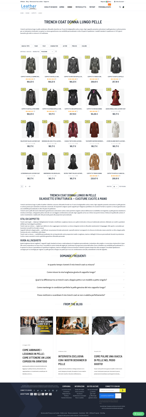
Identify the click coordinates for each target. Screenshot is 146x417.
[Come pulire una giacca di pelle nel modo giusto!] (108, 325)
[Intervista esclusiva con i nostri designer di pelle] (72, 325)
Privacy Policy (106, 401)
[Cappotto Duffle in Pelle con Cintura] (116, 65)
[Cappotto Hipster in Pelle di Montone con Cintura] (73, 65)
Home (22, 13)
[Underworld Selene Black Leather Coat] (52, 162)
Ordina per (36, 51)
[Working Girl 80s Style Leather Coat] (52, 130)
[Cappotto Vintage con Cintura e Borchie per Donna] (94, 97)
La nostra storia (66, 389)
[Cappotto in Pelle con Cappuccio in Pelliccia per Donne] (73, 97)
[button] (107, 2)
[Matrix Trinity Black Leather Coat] (73, 162)
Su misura (29, 247)
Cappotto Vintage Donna (94, 109)
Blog (27, 1)
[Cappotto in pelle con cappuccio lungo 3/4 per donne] (52, 65)
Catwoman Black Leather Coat (30, 173)
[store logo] (28, 7)
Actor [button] (65, 46)
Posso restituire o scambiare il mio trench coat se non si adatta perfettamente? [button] (71, 295)
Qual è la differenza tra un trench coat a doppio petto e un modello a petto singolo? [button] (71, 280)
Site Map (102, 413)
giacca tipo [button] (25, 46)
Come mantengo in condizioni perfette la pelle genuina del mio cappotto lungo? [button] (71, 287)
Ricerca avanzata (73, 413)
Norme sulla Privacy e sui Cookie (50, 413)
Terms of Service (114, 401)
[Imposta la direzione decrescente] (56, 52)
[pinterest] (53, 390)
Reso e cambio (79, 397)
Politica (66, 395)
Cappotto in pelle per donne (30, 109)
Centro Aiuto (93, 397)
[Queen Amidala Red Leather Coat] (116, 97)
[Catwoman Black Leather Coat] (30, 162)
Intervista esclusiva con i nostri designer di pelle (72, 360)
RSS (87, 413)
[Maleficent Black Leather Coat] (30, 130)
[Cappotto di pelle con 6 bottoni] (30, 97)
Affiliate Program (94, 413)
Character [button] (54, 46)
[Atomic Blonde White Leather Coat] (116, 130)
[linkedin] (41, 390)
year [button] (36, 46)
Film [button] (44, 46)
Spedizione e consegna (79, 395)
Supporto (46, 1)
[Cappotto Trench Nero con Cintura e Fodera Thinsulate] (94, 65)
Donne (27, 13)
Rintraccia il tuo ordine (36, 1)
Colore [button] (84, 46)
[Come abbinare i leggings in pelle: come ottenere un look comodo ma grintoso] (36, 325)
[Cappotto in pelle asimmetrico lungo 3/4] (30, 65)
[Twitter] (38, 390)
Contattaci (66, 391)
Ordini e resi (63, 413)
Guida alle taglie (60, 245)
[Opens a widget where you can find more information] (138, 414)
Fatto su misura (79, 391)
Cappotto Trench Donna (94, 173)
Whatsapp (93, 395)
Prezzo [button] (74, 46)
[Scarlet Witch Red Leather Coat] (73, 130)
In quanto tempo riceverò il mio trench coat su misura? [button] (71, 264)
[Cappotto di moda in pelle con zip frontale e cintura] (52, 97)
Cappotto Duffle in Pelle (116, 76)
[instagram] (49, 390)
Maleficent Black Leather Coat (30, 141)
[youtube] (45, 390)
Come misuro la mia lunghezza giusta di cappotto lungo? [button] (71, 272)
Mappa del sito (66, 393)
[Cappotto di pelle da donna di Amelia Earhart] (94, 162)
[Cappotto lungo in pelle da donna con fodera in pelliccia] (116, 162)
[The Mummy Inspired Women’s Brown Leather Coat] (94, 130)
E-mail (93, 393)
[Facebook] (34, 390)
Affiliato (22, 1)
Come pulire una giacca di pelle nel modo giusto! (108, 360)
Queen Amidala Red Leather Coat (116, 109)
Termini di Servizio (66, 397)
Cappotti (33, 13)
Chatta (93, 391)
